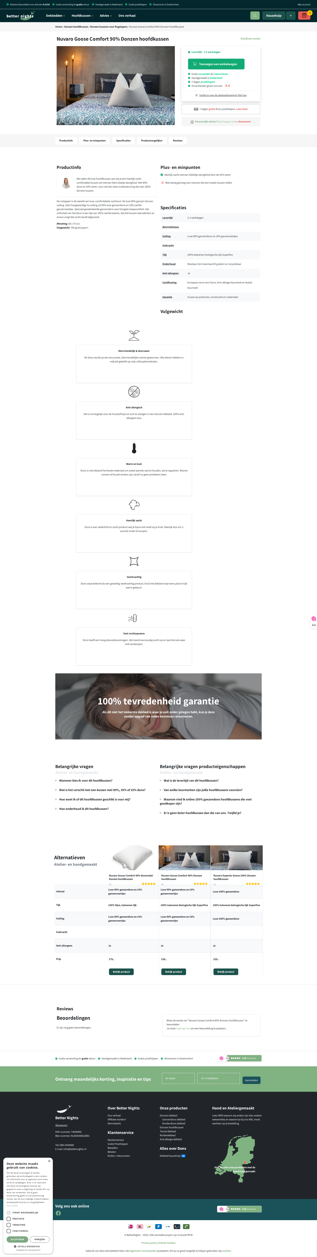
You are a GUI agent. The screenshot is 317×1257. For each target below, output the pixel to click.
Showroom (61, 1125)
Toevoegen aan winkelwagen (218, 64)
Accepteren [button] (17, 1239)
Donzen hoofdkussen (76, 26)
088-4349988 (67, 1145)
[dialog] (28, 1206)
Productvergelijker (151, 140)
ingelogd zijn (183, 1028)
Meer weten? (105, 809)
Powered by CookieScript (28, 1250)
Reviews (177, 140)
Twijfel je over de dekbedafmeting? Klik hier (223, 95)
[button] (116, 87)
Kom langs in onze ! (223, 121)
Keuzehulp (273, 15)
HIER (220, 1115)
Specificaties (123, 140)
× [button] (49, 1161)
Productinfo (66, 140)
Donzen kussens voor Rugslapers (108, 26)
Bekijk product (121, 971)
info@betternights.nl (74, 1149)
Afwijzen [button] (40, 1239)
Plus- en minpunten (94, 140)
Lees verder (12, 1205)
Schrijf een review (250, 38)
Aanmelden (251, 1080)
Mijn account (304, 4)
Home (58, 26)
